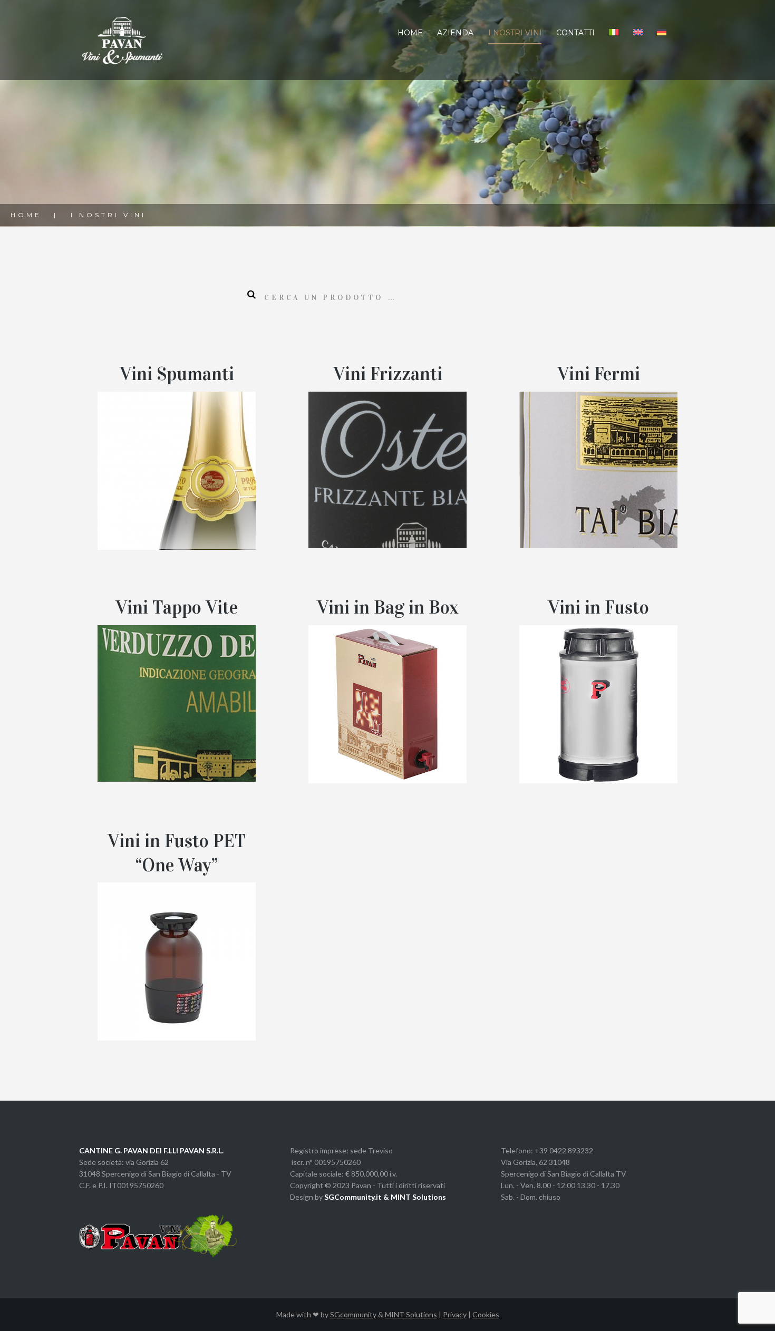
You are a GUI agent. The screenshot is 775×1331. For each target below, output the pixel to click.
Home (26, 215)
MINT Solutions (411, 1314)
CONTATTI (575, 32)
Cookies (485, 1314)
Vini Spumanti (177, 374)
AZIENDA (455, 32)
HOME (410, 32)
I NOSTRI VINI (515, 32)
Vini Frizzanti (387, 374)
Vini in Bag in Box (388, 607)
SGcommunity (353, 1314)
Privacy (455, 1314)
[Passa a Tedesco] (662, 33)
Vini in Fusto (598, 607)
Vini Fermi (598, 374)
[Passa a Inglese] (638, 33)
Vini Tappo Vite (176, 607)
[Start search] (248, 294)
